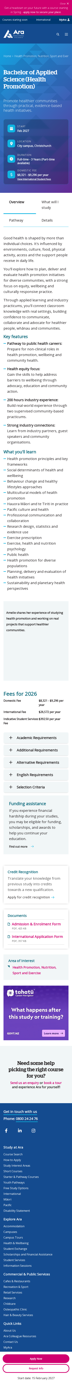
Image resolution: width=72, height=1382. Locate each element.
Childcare (9, 1304)
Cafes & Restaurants (16, 1281)
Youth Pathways (14, 1182)
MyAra (62, 19)
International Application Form (37, 936)
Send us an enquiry (24, 1083)
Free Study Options (15, 1188)
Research (9, 1298)
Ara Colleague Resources (19, 1336)
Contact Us (10, 1342)
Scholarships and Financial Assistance (27, 1254)
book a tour (53, 1083)
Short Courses (12, 1171)
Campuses (10, 1232)
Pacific (7, 1205)
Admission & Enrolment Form (36, 924)
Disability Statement (16, 1211)
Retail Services (12, 1292)
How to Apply (12, 1160)
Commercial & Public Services (26, 1274)
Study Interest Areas (16, 1166)
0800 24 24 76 (27, 1118)
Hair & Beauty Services (18, 1315)
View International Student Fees (34, 179)
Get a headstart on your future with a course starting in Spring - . (36, 10)
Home (7, 56)
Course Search (13, 1154)
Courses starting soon (14, 19)
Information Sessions (17, 1266)
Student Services (14, 1260)
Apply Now (36, 1358)
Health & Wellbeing (16, 1243)
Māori (7, 1199)
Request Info (36, 1368)
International (43, 19)
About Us (9, 1330)
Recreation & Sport (15, 1287)
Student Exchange (15, 1249)
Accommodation (13, 1226)
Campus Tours (13, 1237)
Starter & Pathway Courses (21, 1177)
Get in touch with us (20, 1111)
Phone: (9, 1118)
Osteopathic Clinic (15, 1309)
